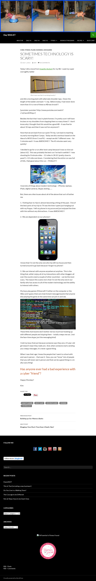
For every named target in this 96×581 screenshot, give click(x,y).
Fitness (53, 40)
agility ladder (27, 403)
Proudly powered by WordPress (13, 578)
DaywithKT (8, 482)
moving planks (52, 403)
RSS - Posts (7, 566)
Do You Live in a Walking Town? (15, 490)
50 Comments (45, 63)
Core (22, 50)
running (63, 403)
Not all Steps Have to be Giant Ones (16, 499)
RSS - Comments (9, 568)
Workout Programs (67, 40)
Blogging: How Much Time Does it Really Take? (37, 425)
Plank (33, 50)
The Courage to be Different (14, 495)
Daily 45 (28, 40)
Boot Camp (90, 40)
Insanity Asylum (46, 69)
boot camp (39, 403)
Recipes (79, 40)
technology (26, 406)
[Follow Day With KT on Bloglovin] (14, 458)
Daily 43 (45, 40)
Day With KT (10, 35)
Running (39, 50)
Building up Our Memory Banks (31, 417)
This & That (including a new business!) (17, 486)
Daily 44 (36, 40)
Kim (35, 63)
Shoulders (48, 50)
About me (20, 40)
